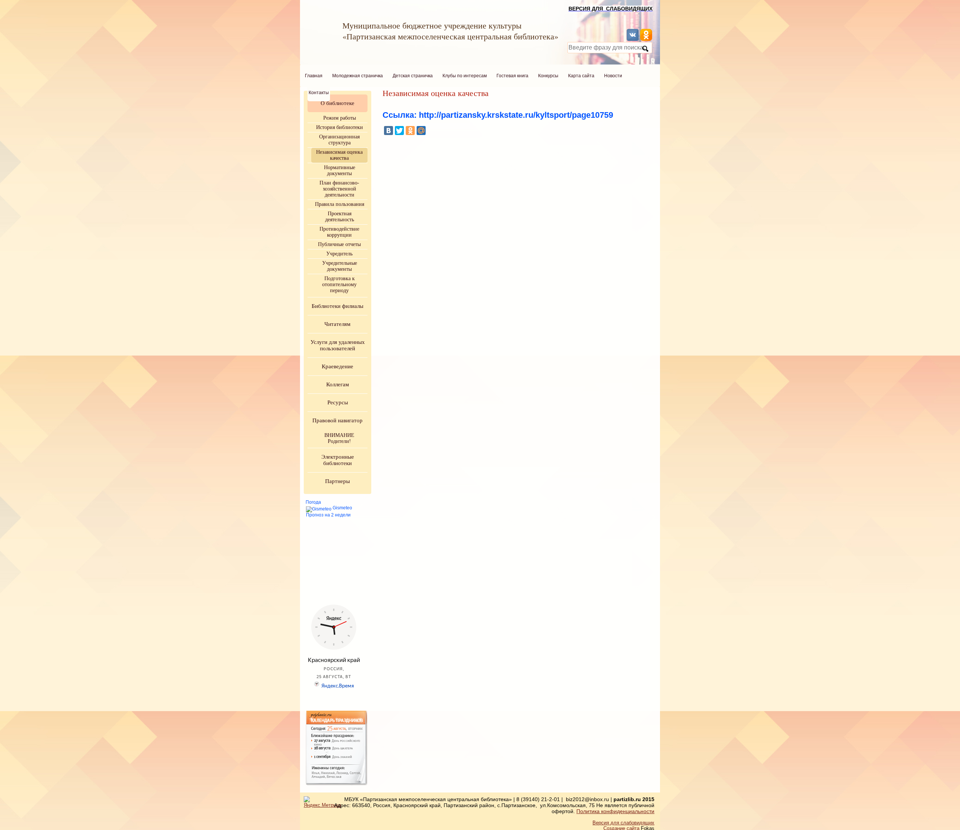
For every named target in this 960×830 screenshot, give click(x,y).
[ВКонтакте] (388, 130)
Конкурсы (548, 75)
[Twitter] (399, 130)
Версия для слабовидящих (623, 822)
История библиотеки (339, 127)
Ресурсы (337, 402)
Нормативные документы (339, 170)
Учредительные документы (339, 266)
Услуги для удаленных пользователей (337, 345)
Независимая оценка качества (339, 155)
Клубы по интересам (464, 75)
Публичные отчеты (339, 244)
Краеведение (337, 366)
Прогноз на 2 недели (328, 515)
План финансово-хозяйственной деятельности (339, 189)
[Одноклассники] (410, 130)
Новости (613, 75)
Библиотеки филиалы (337, 306)
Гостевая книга (512, 75)
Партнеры (337, 481)
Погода (313, 502)
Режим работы (339, 118)
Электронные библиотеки (337, 460)
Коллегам (337, 384)
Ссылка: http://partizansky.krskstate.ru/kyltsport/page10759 (497, 115)
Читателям (337, 324)
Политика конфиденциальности (615, 811)
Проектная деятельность (339, 216)
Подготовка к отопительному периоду (339, 284)
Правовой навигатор (337, 420)
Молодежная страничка (357, 75)
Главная (313, 75)
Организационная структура (339, 140)
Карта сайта (581, 75)
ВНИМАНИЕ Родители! (339, 438)
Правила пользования (339, 204)
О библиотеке (337, 103)
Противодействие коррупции (339, 232)
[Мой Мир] (421, 130)
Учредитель (339, 254)
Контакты (319, 92)
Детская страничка (413, 75)
